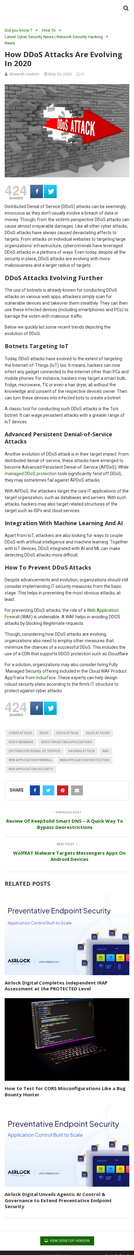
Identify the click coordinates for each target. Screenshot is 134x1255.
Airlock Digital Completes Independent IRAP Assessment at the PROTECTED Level (56, 986)
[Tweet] (50, 191)
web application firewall (30, 760)
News (10, 43)
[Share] (36, 191)
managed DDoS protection (31, 473)
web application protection (84, 760)
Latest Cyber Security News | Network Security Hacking (54, 36)
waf (106, 751)
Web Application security (31, 769)
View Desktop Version (69, 1241)
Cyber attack (20, 733)
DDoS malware (21, 742)
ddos (44, 733)
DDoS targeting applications (66, 742)
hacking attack (81, 751)
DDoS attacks (98, 733)
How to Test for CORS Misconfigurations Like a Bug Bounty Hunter (65, 1091)
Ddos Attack (67, 733)
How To (49, 30)
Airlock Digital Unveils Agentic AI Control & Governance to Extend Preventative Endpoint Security (58, 1200)
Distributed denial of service (34, 751)
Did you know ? (18, 30)
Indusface (46, 677)
